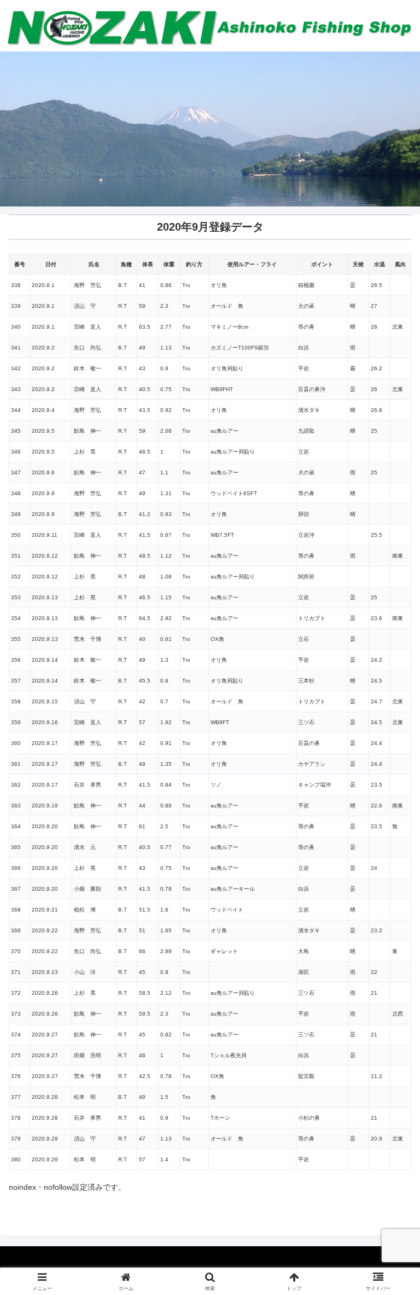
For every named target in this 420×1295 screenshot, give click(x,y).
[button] (388, 1227)
